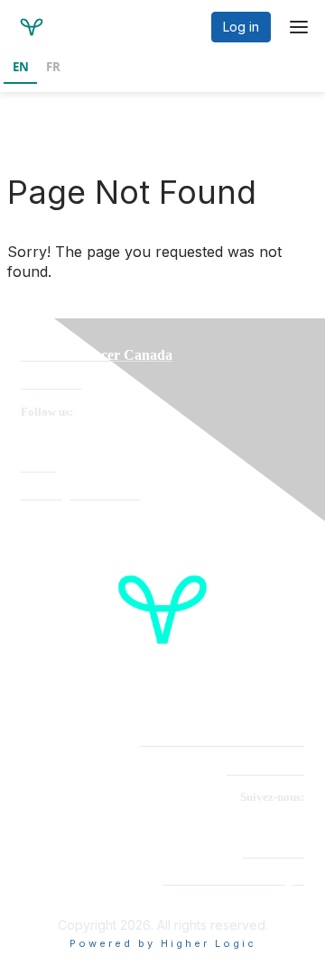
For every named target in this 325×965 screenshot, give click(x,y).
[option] (53, 68)
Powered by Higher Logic (163, 943)
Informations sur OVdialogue (233, 880)
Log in (241, 26)
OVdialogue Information (81, 494)
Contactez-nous (265, 770)
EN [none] (21, 67)
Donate (38, 466)
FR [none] (53, 67)
